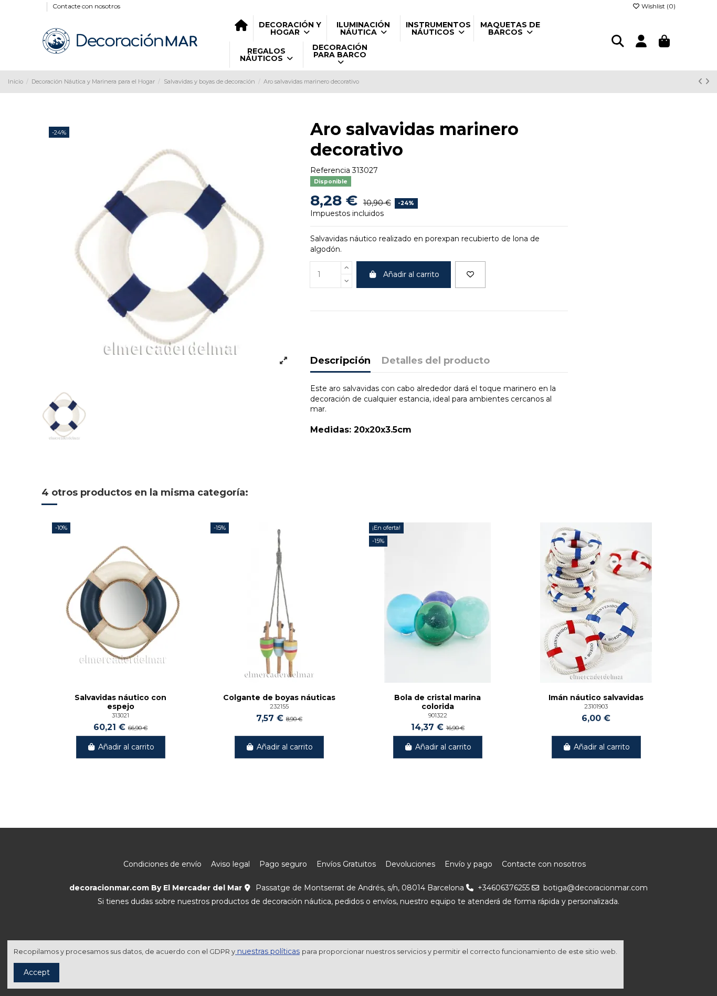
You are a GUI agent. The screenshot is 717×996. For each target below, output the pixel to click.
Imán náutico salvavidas (596, 697)
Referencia (330, 170)
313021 (120, 715)
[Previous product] (701, 81)
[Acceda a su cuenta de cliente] (641, 42)
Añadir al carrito (411, 274)
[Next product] (707, 81)
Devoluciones (410, 864)
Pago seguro (283, 864)
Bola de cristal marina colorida (437, 702)
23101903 (596, 706)
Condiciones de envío (162, 864)
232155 (279, 706)
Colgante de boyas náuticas (279, 697)
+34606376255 (504, 887)
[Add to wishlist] (470, 274)
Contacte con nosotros (86, 6)
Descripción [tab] (340, 361)
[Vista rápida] (181, 556)
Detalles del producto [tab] (436, 361)
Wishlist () (658, 6)
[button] (289, 28)
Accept (37, 972)
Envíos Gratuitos (346, 864)
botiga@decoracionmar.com (595, 887)
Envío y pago (468, 864)
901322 (437, 715)
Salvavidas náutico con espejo (120, 702)
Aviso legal (230, 864)
